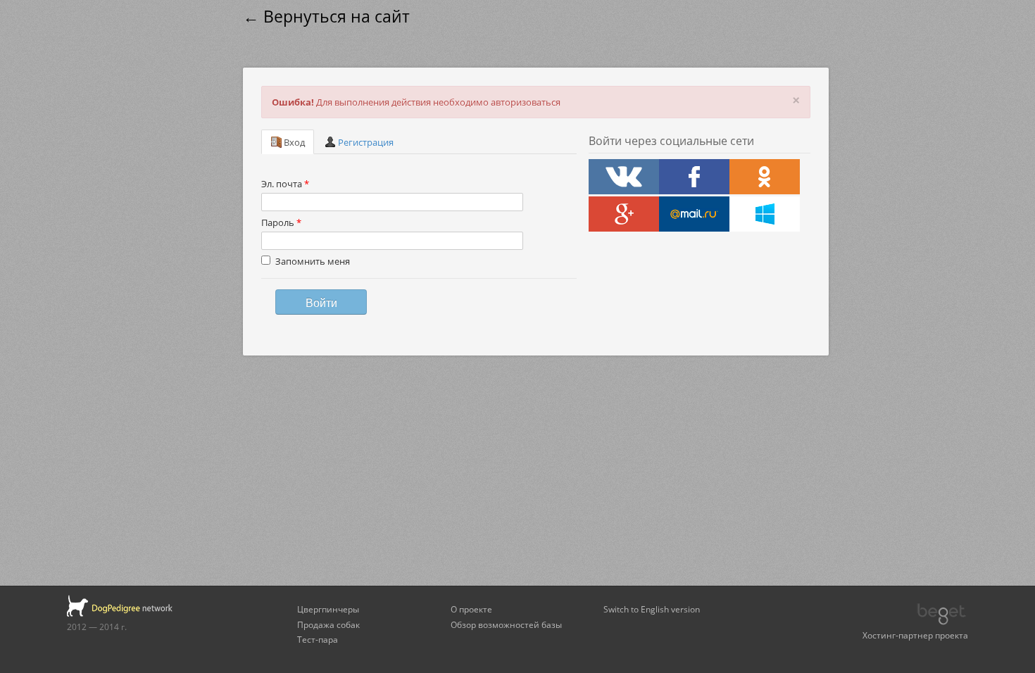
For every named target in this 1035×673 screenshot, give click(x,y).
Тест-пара (317, 639)
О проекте (471, 609)
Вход (293, 142)
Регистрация (365, 142)
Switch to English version (651, 609)
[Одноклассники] (764, 176)
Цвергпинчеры (328, 609)
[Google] (624, 214)
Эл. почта (285, 183)
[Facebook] (694, 176)
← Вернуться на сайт (326, 16)
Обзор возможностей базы (506, 624)
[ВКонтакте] (624, 176)
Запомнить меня (312, 261)
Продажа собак (328, 624)
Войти (321, 302)
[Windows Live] (764, 214)
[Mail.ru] (694, 214)
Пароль (281, 222)
